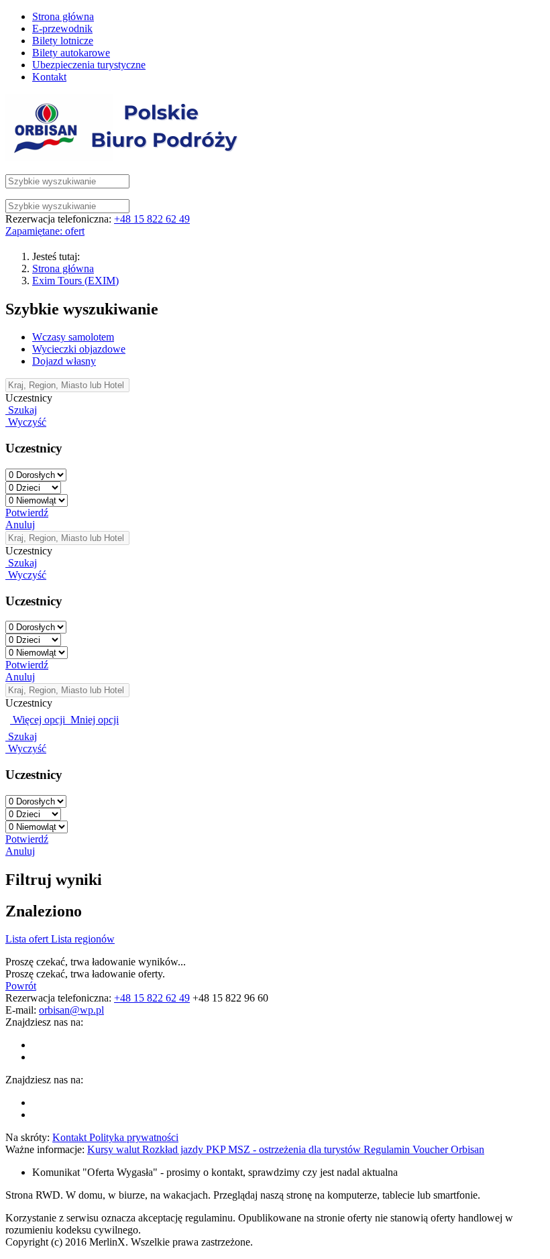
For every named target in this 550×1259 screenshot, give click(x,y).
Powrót (20, 986)
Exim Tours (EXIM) (75, 280)
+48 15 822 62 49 (152, 219)
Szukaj (21, 410)
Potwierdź (26, 512)
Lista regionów (83, 939)
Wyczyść (25, 422)
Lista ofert (28, 939)
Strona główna (63, 268)
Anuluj (20, 524)
